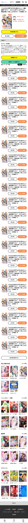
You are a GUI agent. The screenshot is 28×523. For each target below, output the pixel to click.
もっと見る (24, 363)
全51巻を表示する (14, 357)
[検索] (23, 2)
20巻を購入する (14, 31)
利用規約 (14, 509)
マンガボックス (20, 19)
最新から (25, 64)
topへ (14, 503)
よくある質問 (7, 509)
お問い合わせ (17, 512)
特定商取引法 (20, 509)
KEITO (14, 18)
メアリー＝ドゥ (20, 16)
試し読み (7, 36)
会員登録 (18, 2)
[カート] (26, 2)
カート (14, 521)
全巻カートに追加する (14, 61)
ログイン (12, 2)
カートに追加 (20, 36)
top (5, 521)
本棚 (23, 521)
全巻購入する (14, 57)
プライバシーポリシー (7, 512)
